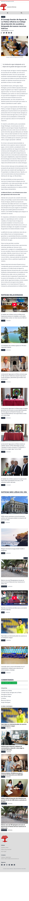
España (2, 612)
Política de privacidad (6, 849)
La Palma (3, 16)
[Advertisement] (14, 886)
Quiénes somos (4, 847)
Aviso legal (3, 851)
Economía (3, 751)
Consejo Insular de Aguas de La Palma (11, 692)
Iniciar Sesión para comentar (9, 683)
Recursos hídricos (6, 700)
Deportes (3, 640)
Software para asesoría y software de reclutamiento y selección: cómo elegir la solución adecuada (12, 748)
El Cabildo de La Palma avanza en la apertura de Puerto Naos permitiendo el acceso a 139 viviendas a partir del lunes (13, 480)
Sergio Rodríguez (5, 702)
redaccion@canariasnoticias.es (11, 858)
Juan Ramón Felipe (6, 696)
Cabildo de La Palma (6, 690)
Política (2, 522)
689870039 (8, 857)
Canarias (3, 553)
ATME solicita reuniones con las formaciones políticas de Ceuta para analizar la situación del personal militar (13, 518)
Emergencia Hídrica (6, 694)
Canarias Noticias (4, 30)
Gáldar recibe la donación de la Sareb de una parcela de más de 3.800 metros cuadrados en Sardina (14, 800)
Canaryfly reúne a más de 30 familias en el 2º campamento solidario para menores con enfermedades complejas (13, 668)
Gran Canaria (4, 586)
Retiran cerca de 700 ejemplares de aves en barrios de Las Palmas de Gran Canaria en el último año (13, 582)
